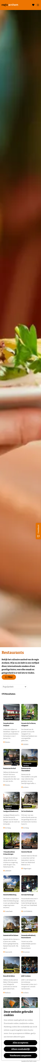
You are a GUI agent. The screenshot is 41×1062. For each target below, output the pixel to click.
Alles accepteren (20, 1042)
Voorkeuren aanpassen (20, 1055)
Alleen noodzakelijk (20, 1049)
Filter (10, 677)
